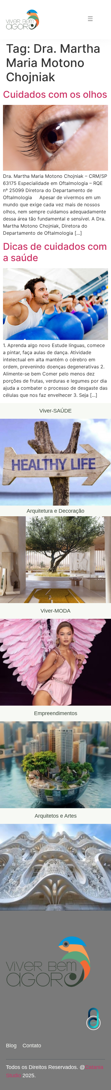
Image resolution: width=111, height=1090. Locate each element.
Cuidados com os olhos (55, 94)
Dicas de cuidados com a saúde (55, 252)
